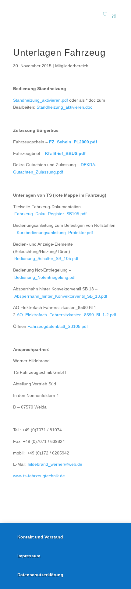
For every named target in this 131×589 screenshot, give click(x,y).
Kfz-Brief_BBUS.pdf (65, 153)
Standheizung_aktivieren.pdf (40, 100)
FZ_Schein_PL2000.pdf (73, 141)
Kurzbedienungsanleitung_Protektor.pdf (55, 232)
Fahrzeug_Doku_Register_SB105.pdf (50, 213)
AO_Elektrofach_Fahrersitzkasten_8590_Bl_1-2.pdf (66, 314)
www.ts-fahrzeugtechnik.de (39, 475)
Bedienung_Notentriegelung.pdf (45, 277)
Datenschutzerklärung (40, 574)
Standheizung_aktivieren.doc (64, 107)
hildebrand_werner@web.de (55, 464)
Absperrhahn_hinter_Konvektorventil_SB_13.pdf (60, 296)
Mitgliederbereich (71, 65)
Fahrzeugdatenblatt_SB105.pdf (57, 326)
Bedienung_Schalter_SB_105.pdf (46, 258)
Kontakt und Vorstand (40, 537)
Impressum (28, 555)
